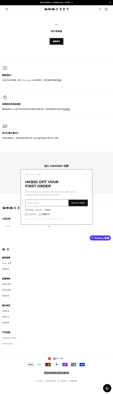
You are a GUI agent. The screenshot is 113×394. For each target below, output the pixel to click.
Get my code (78, 203)
